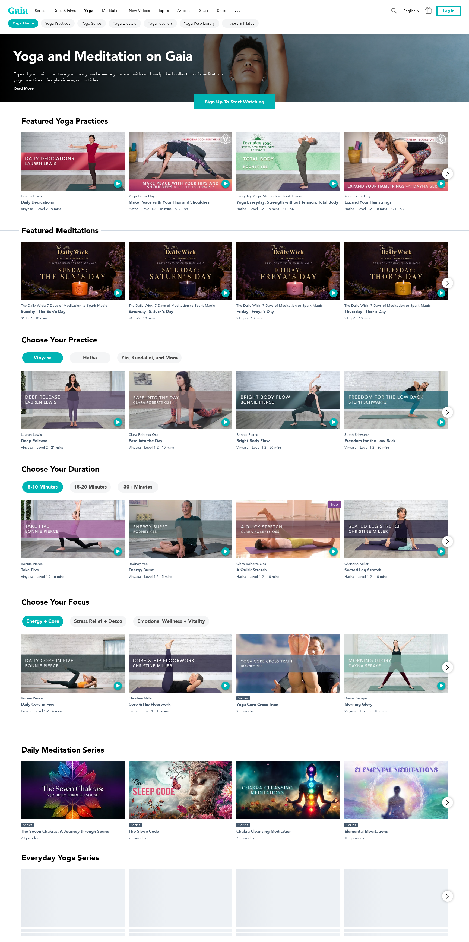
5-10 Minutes (43, 487)
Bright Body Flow (253, 441)
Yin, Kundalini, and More (149, 357)
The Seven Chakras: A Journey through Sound (65, 831)
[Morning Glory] (396, 663)
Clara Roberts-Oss (143, 434)
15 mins (273, 209)
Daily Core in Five (38, 704)
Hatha (133, 209)
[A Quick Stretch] (288, 529)
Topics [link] (163, 10)
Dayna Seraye (355, 698)
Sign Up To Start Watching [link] (234, 102)
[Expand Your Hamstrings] (396, 161)
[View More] (447, 173)
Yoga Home (23, 23)
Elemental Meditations (366, 831)
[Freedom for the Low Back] (396, 400)
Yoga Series (92, 23)
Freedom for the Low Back (369, 441)
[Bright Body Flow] (288, 400)
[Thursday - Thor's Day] (396, 271)
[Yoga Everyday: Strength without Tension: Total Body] (288, 161)
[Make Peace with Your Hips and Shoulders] (180, 161)
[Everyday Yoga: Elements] (396, 898)
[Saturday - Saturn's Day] (180, 271)
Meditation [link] (111, 10)
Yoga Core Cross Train (257, 705)
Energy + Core (42, 621)
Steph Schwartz (356, 434)
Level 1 (147, 711)
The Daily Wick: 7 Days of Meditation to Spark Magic (64, 305)
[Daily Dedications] (73, 161)
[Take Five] (73, 529)
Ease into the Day (145, 441)
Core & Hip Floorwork (149, 704)
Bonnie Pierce (247, 434)
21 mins (57, 447)
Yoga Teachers (160, 23)
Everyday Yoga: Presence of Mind (268, 933)
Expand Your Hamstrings (367, 202)
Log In (448, 11)
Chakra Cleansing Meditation (264, 831)
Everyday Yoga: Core (41, 933)
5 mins (56, 209)
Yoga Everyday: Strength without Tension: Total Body (287, 202)
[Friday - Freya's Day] (288, 271)
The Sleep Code (144, 831)
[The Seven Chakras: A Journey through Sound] (73, 790)
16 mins (165, 209)
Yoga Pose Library (199, 23)
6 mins (59, 576)
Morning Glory (358, 704)
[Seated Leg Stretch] (396, 529)
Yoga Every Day (142, 196)
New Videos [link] (139, 10)
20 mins (276, 447)
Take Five (30, 570)
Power (26, 711)
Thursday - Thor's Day (365, 312)
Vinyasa (27, 209)
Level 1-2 (149, 209)
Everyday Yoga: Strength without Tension (269, 196)
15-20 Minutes (90, 487)
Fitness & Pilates (240, 23)
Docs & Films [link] (64, 10)
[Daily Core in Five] (73, 663)
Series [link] (40, 10)
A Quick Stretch (251, 570)
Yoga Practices (57, 23)
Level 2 (42, 209)
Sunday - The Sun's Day (43, 312)
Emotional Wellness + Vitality (171, 621)
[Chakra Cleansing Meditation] (288, 790)
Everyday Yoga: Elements (368, 933)
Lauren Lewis (31, 196)
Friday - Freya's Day (255, 312)
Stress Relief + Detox (98, 621)
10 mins (168, 447)
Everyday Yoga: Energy (151, 933)
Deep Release (34, 441)
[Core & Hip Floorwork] (180, 663)
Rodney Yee (138, 564)
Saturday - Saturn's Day (151, 312)
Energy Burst (141, 570)
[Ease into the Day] (180, 400)
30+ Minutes (137, 487)
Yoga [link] (88, 10)
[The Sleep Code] (180, 790)
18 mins (381, 209)
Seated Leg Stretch (362, 570)
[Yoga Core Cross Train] (288, 663)
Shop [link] (221, 10)
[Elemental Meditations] (396, 790)
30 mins (384, 447)
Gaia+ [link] (204, 10)
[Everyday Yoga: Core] (73, 898)
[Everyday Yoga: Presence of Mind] (288, 898)
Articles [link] (183, 10)
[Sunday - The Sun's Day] (73, 271)
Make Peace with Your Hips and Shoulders (169, 202)
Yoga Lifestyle (125, 23)
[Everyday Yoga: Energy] (180, 898)
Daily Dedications (37, 202)
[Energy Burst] (180, 529)
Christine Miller (356, 564)
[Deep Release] (73, 400)
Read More (24, 88)
